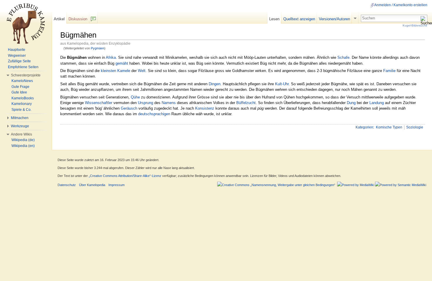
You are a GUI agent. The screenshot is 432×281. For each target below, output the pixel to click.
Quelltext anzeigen (299, 19)
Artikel (59, 19)
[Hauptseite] (25, 23)
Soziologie (414, 127)
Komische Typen (389, 127)
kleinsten (108, 70)
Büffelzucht (246, 103)
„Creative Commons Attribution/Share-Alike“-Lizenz (125, 176)
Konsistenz (204, 108)
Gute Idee (19, 92)
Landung (376, 103)
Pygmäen (97, 48)
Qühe (135, 97)
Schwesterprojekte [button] (26, 75)
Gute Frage (20, 87)
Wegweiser (17, 55)
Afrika (111, 57)
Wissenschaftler (98, 103)
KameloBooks (22, 98)
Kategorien (364, 127)
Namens (169, 103)
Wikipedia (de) (23, 140)
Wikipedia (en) (23, 146)
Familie (389, 70)
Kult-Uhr (282, 84)
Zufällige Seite (19, 61)
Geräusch (129, 108)
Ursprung (145, 103)
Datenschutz (67, 185)
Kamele (123, 70)
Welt (141, 70)
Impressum (116, 185)
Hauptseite (16, 50)
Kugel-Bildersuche (415, 25)
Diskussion (77, 19)
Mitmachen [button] (20, 118)
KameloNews (22, 81)
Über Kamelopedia (92, 185)
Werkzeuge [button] (20, 126)
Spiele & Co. (21, 110)
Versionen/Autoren (334, 19)
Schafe (343, 57)
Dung (351, 103)
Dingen (214, 84)
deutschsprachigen (154, 114)
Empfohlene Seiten (23, 67)
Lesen (274, 19)
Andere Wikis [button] (21, 134)
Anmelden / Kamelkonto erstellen (400, 5)
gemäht (121, 63)
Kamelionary (21, 104)
